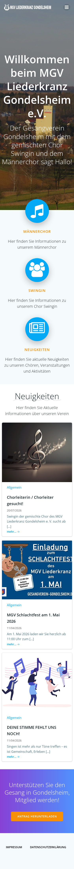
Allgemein (14, 487)
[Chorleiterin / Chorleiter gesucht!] (37, 452)
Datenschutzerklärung (48, 847)
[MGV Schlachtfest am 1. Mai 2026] (37, 570)
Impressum (14, 847)
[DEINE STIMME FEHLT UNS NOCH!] (37, 682)
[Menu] (66, 7)
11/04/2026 (14, 628)
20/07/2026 (14, 510)
